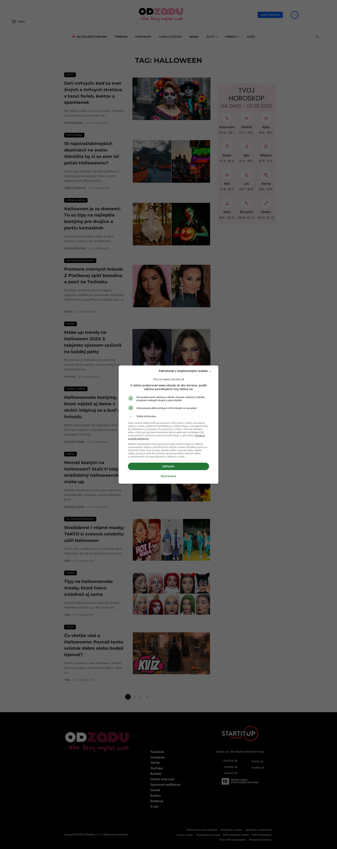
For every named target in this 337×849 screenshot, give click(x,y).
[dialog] (168, 424)
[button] (168, 416)
